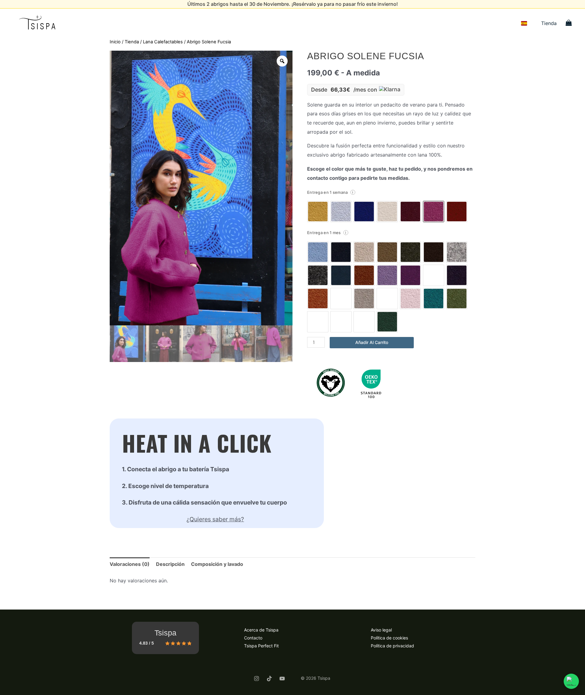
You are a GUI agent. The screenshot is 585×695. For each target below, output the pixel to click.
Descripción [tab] (170, 564)
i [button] (352, 192)
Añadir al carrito (371, 342)
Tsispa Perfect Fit (261, 645)
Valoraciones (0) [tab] (130, 564)
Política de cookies (389, 637)
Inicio (115, 42)
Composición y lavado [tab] (217, 564)
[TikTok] (269, 678)
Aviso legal (381, 629)
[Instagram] (256, 678)
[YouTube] (282, 678)
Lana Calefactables (163, 42)
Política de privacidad (392, 645)
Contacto (253, 637)
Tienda (549, 23)
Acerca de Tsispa (261, 629)
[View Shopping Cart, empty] (568, 23)
